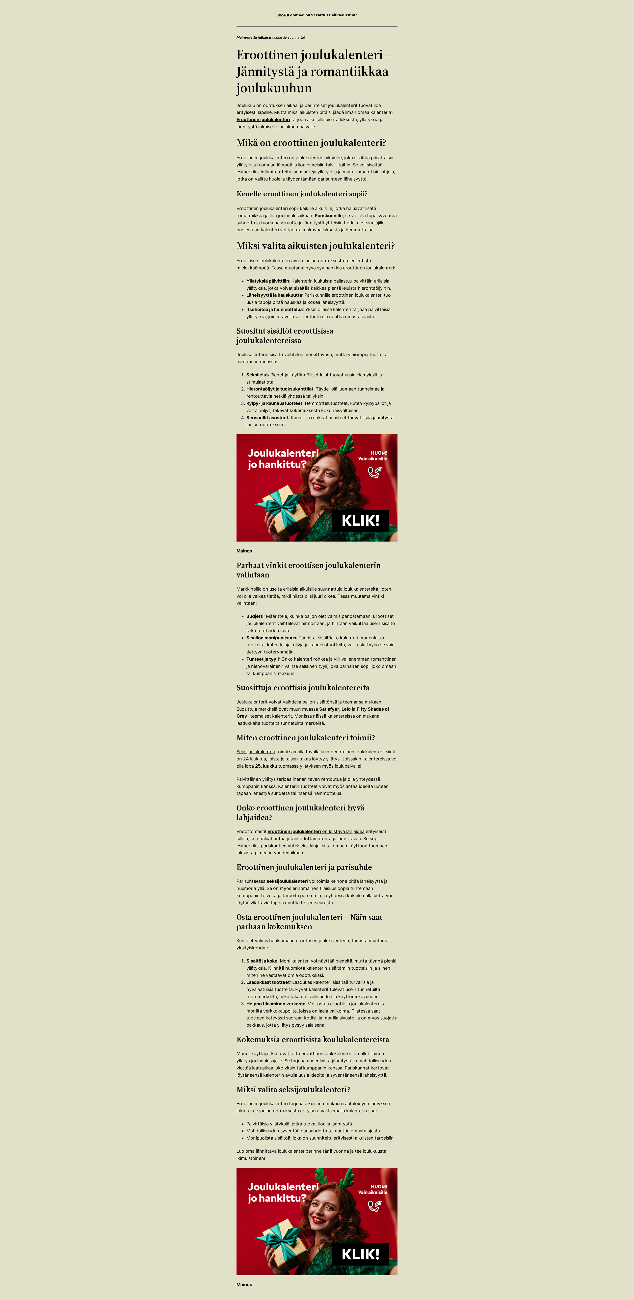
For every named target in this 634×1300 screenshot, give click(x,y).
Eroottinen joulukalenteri (263, 119)
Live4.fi (282, 15)
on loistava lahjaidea (316, 831)
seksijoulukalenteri (287, 881)
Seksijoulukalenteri (256, 751)
